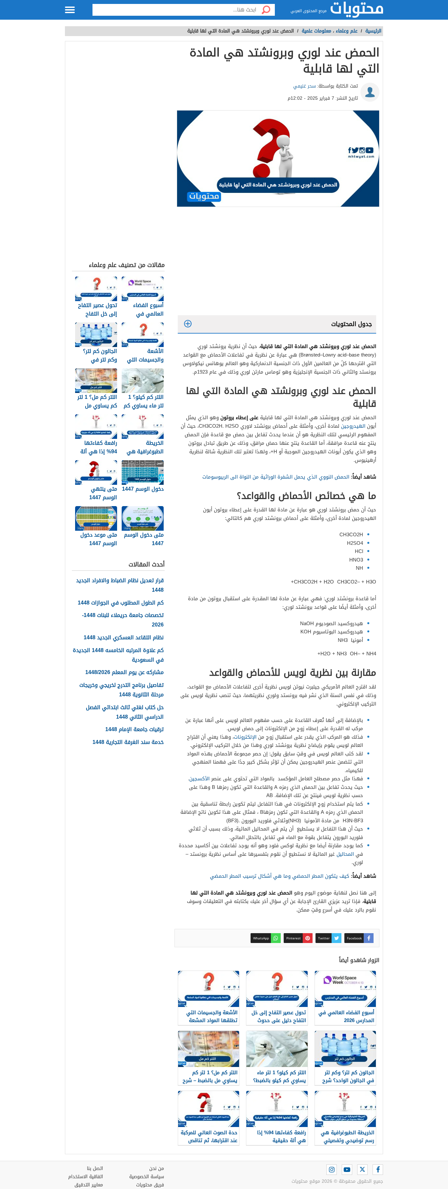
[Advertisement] (277, 263)
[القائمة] (70, 10)
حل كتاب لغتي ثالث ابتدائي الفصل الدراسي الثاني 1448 (125, 712)
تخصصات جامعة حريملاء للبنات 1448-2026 (123, 620)
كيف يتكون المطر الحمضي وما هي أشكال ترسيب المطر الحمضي (279, 876)
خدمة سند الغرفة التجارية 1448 (128, 742)
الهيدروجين (353, 426)
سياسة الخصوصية (146, 1177)
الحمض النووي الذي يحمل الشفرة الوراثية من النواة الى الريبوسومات (275, 477)
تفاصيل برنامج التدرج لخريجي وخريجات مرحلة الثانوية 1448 (121, 690)
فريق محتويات (150, 1185)
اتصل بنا (95, 1168)
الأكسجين (199, 778)
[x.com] (362, 1169)
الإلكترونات (245, 737)
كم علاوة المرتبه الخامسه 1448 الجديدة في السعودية (118, 655)
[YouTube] (347, 1169)
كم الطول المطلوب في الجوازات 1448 (121, 603)
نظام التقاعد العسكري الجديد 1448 (124, 638)
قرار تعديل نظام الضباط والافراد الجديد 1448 (120, 585)
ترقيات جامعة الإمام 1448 (134, 729)
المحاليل (345, 854)
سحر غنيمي (304, 86)
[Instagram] (331, 1169)
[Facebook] (378, 1169)
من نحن (156, 1168)
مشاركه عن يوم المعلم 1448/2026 (124, 672)
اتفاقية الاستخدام (85, 1177)
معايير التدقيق (88, 1185)
